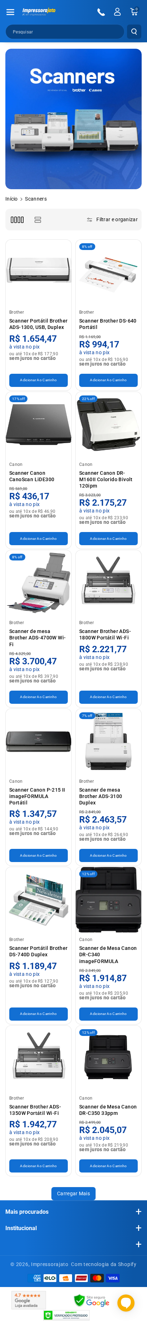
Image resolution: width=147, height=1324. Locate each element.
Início (11, 199)
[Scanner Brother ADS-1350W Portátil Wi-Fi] (38, 1058)
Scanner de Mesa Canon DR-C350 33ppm (108, 1110)
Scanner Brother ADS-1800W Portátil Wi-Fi (105, 634)
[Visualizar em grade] (17, 220)
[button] (10, 12)
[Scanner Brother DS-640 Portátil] (108, 272)
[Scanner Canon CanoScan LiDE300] (38, 424)
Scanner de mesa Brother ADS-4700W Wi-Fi (37, 637)
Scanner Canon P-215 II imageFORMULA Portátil (37, 796)
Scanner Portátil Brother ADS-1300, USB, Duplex (38, 324)
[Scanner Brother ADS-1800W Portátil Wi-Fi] (108, 583)
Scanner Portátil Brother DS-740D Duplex (38, 951)
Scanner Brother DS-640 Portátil (108, 324)
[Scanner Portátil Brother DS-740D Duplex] (38, 899)
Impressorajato (50, 1264)
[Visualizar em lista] (38, 220)
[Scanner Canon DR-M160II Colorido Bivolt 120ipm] (108, 424)
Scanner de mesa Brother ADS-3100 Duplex (100, 796)
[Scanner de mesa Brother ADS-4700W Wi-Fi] (38, 583)
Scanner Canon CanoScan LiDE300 (31, 476)
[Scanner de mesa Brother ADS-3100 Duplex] (108, 741)
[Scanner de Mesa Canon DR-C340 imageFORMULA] (108, 899)
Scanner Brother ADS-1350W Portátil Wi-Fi (35, 1110)
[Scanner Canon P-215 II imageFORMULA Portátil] (38, 741)
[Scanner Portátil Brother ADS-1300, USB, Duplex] (38, 272)
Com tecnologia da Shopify (104, 1264)
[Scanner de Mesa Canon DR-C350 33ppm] (108, 1058)
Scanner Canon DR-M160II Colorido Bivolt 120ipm (106, 479)
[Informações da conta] (117, 12)
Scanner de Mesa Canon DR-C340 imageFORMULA (108, 954)
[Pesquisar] (134, 32)
